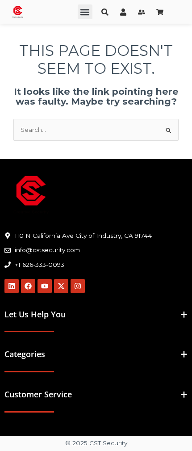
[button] (85, 11)
